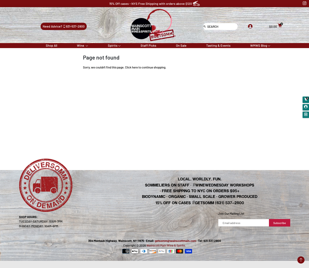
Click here (131, 67)
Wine (81, 45)
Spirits (112, 45)
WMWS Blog (258, 45)
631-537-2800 (75, 26)
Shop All (51, 45)
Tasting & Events (218, 45)
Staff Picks (148, 45)
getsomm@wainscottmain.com (175, 240)
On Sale (181, 45)
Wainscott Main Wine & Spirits (165, 245)
